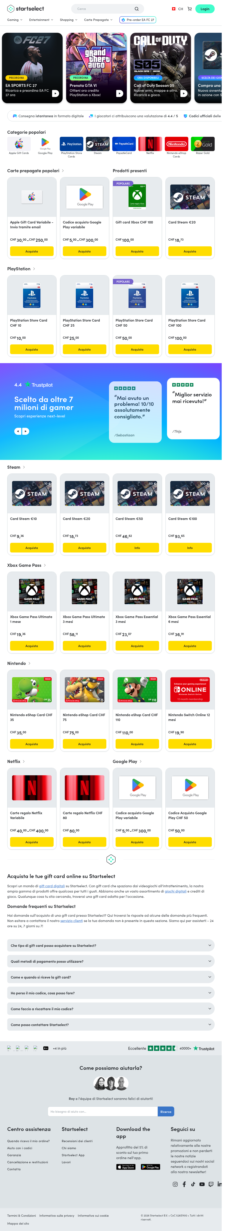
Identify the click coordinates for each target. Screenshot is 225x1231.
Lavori (66, 1162)
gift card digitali (52, 885)
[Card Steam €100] (190, 493)
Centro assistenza (29, 1128)
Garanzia (14, 1155)
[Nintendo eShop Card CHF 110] (137, 689)
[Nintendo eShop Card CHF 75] (84, 689)
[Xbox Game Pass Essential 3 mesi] (137, 591)
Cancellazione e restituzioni (27, 1162)
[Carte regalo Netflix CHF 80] (84, 787)
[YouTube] (202, 1184)
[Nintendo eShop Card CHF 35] (32, 689)
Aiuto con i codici (19, 1148)
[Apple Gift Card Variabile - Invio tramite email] (32, 197)
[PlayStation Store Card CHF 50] (137, 295)
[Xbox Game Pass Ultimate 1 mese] (31, 591)
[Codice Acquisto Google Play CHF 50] (190, 787)
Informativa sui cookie (93, 1215)
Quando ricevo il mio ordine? (28, 1141)
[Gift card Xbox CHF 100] (137, 197)
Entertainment (39, 20)
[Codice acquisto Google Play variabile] (84, 197)
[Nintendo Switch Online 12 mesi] (190, 689)
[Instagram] (175, 1184)
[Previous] (17, 431)
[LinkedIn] (220, 1184)
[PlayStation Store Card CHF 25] (84, 295)
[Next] (25, 431)
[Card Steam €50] (137, 493)
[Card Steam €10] (32, 493)
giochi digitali (176, 891)
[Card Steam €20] (190, 197)
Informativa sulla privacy (56, 1215)
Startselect (75, 1128)
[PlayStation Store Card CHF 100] (190, 295)
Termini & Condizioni (21, 1215)
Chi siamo (69, 1148)
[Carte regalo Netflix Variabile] (32, 787)
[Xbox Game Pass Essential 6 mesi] (190, 591)
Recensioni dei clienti (77, 1141)
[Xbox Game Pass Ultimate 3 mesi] (84, 591)
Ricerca (165, 1111)
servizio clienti (71, 920)
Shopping (67, 20)
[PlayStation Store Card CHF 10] (31, 295)
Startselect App (73, 1155)
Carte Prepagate (96, 20)
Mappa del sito (18, 1223)
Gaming (13, 20)
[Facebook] (184, 1184)
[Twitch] (211, 1184)
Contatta (14, 1169)
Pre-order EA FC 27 (140, 20)
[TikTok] (193, 1184)
